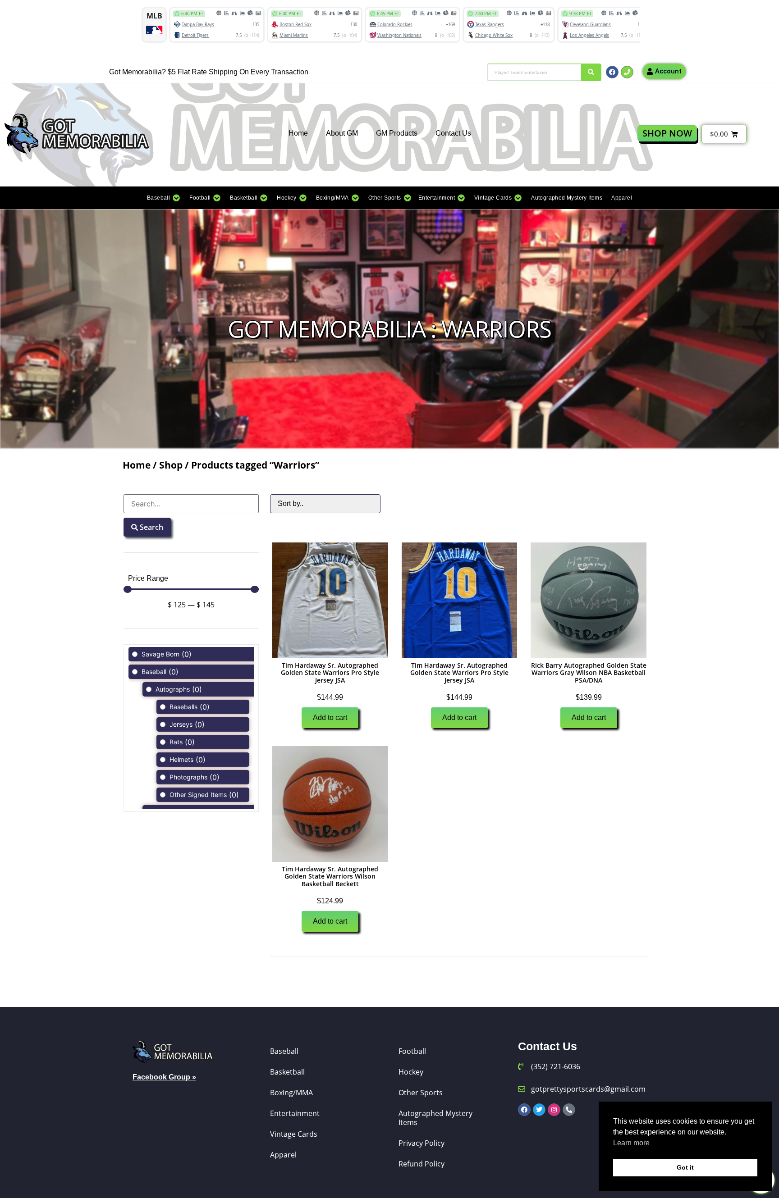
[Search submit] (591, 72)
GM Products (396, 133)
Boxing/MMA (291, 1093)
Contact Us (453, 133)
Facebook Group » (164, 1077)
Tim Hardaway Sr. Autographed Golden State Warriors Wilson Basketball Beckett (330, 876)
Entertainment (295, 1113)
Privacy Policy (421, 1143)
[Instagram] (554, 1109)
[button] (163, 198)
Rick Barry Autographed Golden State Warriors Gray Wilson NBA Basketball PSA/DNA (588, 673)
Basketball (287, 1072)
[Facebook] (612, 72)
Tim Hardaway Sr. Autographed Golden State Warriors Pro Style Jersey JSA (330, 673)
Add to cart (330, 717)
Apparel (283, 1155)
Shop (171, 465)
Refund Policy (421, 1164)
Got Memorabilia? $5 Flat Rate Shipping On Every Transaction (208, 72)
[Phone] (627, 72)
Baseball (284, 1051)
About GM (342, 133)
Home (298, 133)
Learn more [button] (631, 1143)
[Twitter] (539, 1109)
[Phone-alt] (569, 1109)
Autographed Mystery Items (435, 1117)
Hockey (411, 1072)
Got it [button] (685, 1167)
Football (412, 1051)
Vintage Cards (293, 1134)
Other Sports (421, 1093)
